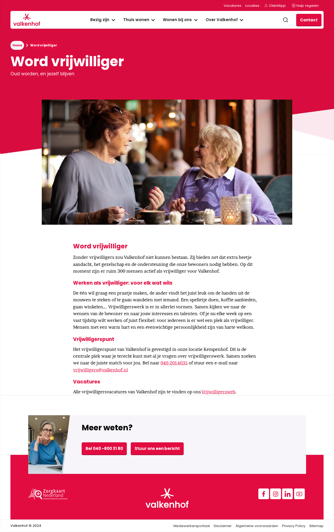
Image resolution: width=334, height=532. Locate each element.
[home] (27, 20)
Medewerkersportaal (192, 525)
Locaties (252, 5)
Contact (309, 20)
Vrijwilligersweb (218, 391)
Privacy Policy (293, 525)
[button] (102, 20)
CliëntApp (277, 5)
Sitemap (316, 525)
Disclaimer (223, 525)
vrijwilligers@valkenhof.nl (100, 369)
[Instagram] (275, 493)
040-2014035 (174, 362)
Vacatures (232, 5)
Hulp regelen (307, 5)
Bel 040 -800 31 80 (104, 448)
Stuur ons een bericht (157, 448)
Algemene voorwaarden (257, 525)
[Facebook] (263, 493)
